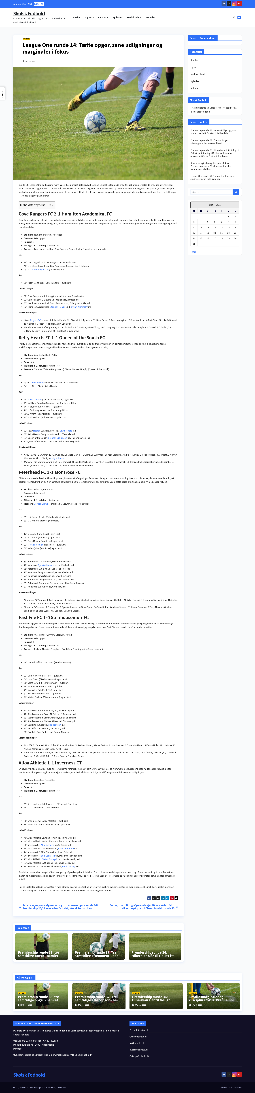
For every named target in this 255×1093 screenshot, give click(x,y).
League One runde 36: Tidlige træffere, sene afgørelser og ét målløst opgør (212, 177)
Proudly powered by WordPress (26, 1087)
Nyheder (150, 17)
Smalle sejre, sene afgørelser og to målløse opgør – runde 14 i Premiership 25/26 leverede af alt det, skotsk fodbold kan (60, 907)
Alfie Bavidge (47, 844)
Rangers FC (34, 320)
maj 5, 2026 (197, 1005)
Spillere (117, 17)
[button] (234, 17)
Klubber (102, 17)
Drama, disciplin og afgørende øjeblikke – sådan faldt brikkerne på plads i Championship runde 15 (142, 907)
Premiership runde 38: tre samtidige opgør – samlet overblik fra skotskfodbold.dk (213, 132)
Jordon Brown (41, 503)
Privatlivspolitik (236, 1087)
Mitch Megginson (40, 269)
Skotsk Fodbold (29, 13)
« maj (193, 251)
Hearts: (36, 430)
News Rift (50, 1087)
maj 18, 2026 (26, 1005)
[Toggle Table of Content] (50, 205)
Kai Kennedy (38, 382)
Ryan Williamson (46, 565)
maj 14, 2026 (83, 1005)
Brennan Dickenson (57, 437)
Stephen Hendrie (58, 306)
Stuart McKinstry (79, 306)
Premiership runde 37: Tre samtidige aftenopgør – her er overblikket (98, 955)
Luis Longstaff (48, 855)
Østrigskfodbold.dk (139, 1056)
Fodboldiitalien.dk (139, 1030)
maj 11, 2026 (140, 1005)
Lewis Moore (66, 430)
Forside (77, 17)
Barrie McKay (68, 866)
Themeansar (62, 1087)
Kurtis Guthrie (34, 399)
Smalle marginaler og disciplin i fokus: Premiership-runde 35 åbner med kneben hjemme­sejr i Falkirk (211, 165)
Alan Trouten (54, 724)
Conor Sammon (66, 848)
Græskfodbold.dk (138, 1036)
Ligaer (88, 17)
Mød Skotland (134, 17)
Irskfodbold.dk (136, 1043)
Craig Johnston (57, 458)
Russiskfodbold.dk (138, 1049)
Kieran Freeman (35, 544)
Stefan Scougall (49, 859)
